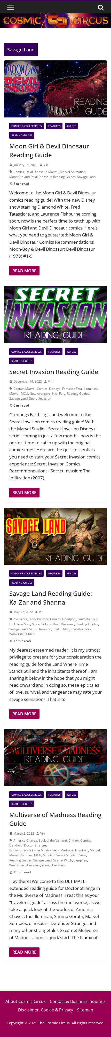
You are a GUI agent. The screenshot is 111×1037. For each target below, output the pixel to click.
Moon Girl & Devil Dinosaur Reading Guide (49, 150)
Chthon (73, 840)
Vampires (80, 860)
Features (54, 126)
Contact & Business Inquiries (78, 1001)
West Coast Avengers (24, 865)
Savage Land (86, 177)
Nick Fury (58, 393)
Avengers (20, 619)
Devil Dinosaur (36, 172)
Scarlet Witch (62, 860)
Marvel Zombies (21, 855)
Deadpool (69, 619)
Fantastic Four (72, 388)
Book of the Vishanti (52, 840)
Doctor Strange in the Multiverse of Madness (41, 850)
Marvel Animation (72, 172)
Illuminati (90, 388)
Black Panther (39, 619)
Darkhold (15, 845)
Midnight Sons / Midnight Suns (64, 855)
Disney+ (55, 388)
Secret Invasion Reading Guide (53, 371)
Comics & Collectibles (26, 126)
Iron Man (23, 624)
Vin (46, 165)
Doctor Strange (35, 845)
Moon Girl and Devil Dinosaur (30, 177)
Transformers (81, 629)
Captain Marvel (24, 388)
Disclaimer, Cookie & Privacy (45, 1010)
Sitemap (85, 1010)
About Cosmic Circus (25, 1001)
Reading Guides (21, 135)
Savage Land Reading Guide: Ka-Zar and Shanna (50, 597)
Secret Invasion (40, 398)
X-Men (30, 634)
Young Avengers (53, 865)
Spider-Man (61, 629)
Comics (18, 172)
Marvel (53, 172)
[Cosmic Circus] (55, 17)
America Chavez (25, 840)
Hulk (12, 624)
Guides (71, 126)
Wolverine (16, 634)
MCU (24, 393)
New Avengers (40, 393)
